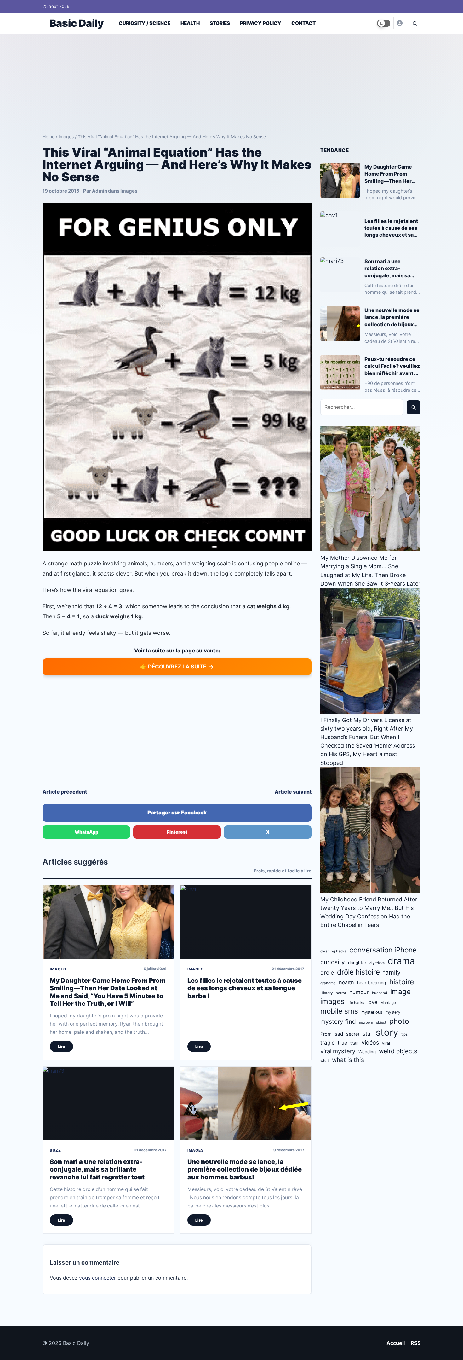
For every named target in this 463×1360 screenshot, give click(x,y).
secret (352, 1034)
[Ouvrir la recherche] (414, 23)
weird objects (398, 1051)
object (381, 1023)
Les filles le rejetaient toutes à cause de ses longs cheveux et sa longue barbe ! (244, 988)
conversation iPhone (383, 950)
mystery (393, 1012)
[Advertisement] (231, 81)
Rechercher (413, 407)
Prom (326, 1034)
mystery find (338, 1021)
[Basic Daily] (399, 23)
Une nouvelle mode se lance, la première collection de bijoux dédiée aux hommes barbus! (244, 1169)
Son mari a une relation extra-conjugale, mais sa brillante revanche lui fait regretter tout (97, 1169)
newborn (366, 1023)
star (368, 1033)
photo (399, 1021)
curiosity (332, 962)
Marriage (388, 1002)
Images (66, 136)
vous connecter (97, 1278)
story (387, 1032)
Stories (220, 23)
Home (48, 136)
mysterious (371, 1012)
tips (404, 1034)
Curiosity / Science (144, 23)
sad (339, 1034)
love (372, 1002)
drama (401, 961)
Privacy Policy (260, 23)
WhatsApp (86, 832)
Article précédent (65, 792)
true (342, 1043)
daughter (357, 962)
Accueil (395, 1343)
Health (190, 23)
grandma (328, 983)
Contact (303, 23)
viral (386, 1043)
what (324, 1060)
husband (379, 993)
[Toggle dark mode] (383, 23)
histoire (401, 981)
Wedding (367, 1051)
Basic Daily (76, 23)
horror (341, 993)
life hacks (356, 1002)
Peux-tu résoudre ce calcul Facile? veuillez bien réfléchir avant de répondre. (392, 366)
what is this (348, 1059)
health (346, 982)
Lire (61, 1046)
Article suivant (293, 792)
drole (327, 972)
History (326, 993)
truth (354, 1043)
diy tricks (377, 963)
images (332, 1001)
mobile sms (339, 1011)
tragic (327, 1042)
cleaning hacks (333, 951)
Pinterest (177, 832)
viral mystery (337, 1051)
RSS (415, 1343)
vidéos (370, 1042)
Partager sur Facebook (177, 812)
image (400, 991)
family (392, 972)
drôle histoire (358, 972)
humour (359, 992)
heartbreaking (371, 982)
